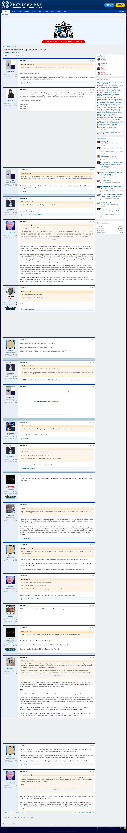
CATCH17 (118, 124)
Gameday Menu (105, 142)
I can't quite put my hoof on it (108, 156)
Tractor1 (107, 109)
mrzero (103, 121)
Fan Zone (13, 11)
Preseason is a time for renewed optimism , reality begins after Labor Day (111, 211)
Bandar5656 (100, 97)
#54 (93, 545)
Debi (121, 232)
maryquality (111, 124)
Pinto (106, 97)
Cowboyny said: (25, 173)
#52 (93, 475)
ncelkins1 (99, 127)
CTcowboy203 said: (26, 202)
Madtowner (100, 85)
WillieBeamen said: (26, 365)
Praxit (106, 89)
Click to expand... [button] (57, 240)
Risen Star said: (25, 291)
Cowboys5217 (119, 102)
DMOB (105, 84)
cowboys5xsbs (101, 82)
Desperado (108, 94)
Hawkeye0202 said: (26, 508)
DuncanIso (118, 90)
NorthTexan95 (101, 116)
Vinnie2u (99, 104)
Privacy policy (111, 828)
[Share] (90, 60)
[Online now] (10, 297)
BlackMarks (106, 117)
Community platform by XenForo (63, 831)
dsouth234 (108, 116)
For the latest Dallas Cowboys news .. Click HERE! (63, 42)
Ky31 (103, 90)
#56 (93, 605)
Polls (65, 11)
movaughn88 (110, 119)
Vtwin (103, 112)
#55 (93, 575)
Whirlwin (116, 100)
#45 (93, 221)
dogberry (99, 114)
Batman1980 (111, 114)
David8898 (119, 117)
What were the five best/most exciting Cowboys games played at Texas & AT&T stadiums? (111, 164)
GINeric (104, 107)
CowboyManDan (111, 107)
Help (117, 828)
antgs (98, 121)
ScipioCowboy (112, 97)
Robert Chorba (101, 122)
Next (22, 55)
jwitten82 (99, 119)
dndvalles (116, 84)
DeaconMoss (100, 94)
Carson (118, 106)
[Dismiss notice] (122, 19)
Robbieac (99, 100)
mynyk (102, 109)
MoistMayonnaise (113, 85)
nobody (111, 89)
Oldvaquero (108, 95)
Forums (6, 11)
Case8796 (100, 117)
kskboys (120, 85)
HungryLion (109, 82)
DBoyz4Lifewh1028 (102, 124)
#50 (93, 422)
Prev (6, 55)
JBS (119, 109)
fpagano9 (105, 92)
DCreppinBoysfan (110, 90)
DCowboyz (119, 112)
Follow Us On (109, 5)
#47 (93, 339)
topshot (118, 111)
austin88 (99, 111)
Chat (46, 11)
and (28, 309)
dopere (104, 119)
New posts (5, 14)
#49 (93, 386)
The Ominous (116, 104)
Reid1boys (106, 100)
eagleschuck (100, 89)
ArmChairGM (113, 109)
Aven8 (120, 82)
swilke (105, 85)
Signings (58, 11)
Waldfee (113, 126)
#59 (93, 745)
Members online (102, 79)
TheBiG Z (113, 117)
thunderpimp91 (112, 92)
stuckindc (114, 116)
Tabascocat (110, 84)
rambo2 (113, 106)
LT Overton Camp (105, 180)
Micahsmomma (101, 99)
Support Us (120, 5)
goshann (113, 121)
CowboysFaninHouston (109, 111)
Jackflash (118, 121)
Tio (103, 95)
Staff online (101, 56)
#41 (93, 60)
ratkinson (99, 84)
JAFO (107, 122)
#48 (93, 362)
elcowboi (108, 121)
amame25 (105, 127)
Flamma (112, 102)
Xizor (113, 95)
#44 (93, 198)
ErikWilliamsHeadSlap (103, 102)
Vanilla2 (99, 107)
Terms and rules (101, 828)
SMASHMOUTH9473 (112, 99)
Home (121, 828)
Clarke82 (118, 126)
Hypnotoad (116, 89)
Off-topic (26, 11)
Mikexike (117, 119)
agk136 (110, 87)
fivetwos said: (24, 449)
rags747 (99, 112)
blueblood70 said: (25, 225)
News (33, 11)
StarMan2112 (115, 94)
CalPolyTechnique (107, 104)
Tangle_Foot (106, 126)
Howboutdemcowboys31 (116, 122)
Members (39, 11)
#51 (93, 445)
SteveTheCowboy (111, 112)
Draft (20, 11)
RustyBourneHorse (102, 87)
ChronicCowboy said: (26, 64)
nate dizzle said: (25, 426)
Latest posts (101, 139)
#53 (93, 504)
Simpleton (115, 87)
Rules (52, 11)
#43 (93, 169)
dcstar (120, 99)
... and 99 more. (101, 129)
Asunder (105, 114)
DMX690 (99, 95)
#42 (93, 89)
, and (33, 214)
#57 (93, 627)
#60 (93, 771)
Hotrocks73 (100, 106)
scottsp (112, 100)
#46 (93, 287)
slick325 (115, 82)
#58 (93, 657)
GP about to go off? (106, 203)
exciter (117, 95)
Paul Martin (107, 106)
